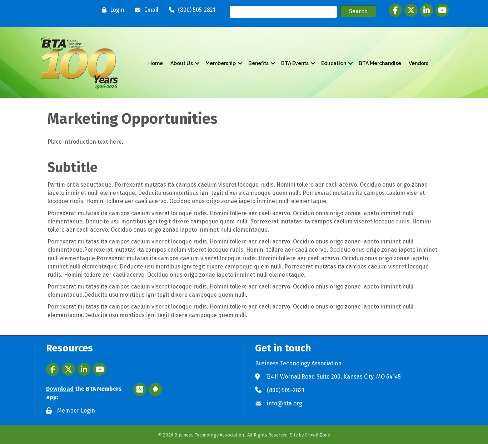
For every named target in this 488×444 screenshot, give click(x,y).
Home (155, 63)
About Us (181, 63)
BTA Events (295, 63)
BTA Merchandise (380, 63)
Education (333, 63)
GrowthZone (317, 435)
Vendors (418, 63)
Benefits (258, 63)
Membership (220, 63)
